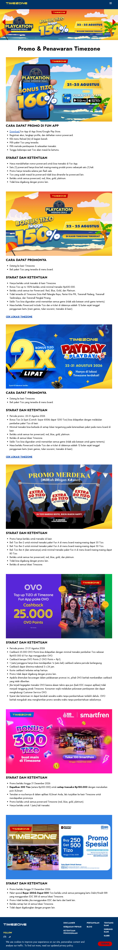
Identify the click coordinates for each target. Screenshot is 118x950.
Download (15, 131)
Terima (105, 943)
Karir (106, 935)
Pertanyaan (93, 923)
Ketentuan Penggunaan (70, 932)
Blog (89, 926)
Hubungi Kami (108, 930)
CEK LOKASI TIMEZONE (19, 316)
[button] (3, 22)
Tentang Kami (108, 924)
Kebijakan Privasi (72, 926)
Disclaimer (69, 923)
